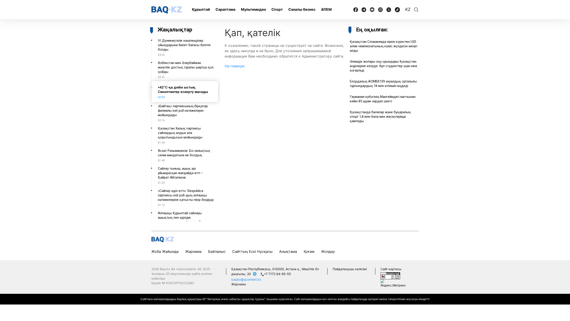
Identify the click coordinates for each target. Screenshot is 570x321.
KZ (408, 9)
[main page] (166, 10)
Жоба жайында (165, 251)
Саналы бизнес (302, 9)
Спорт (277, 9)
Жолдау (328, 251)
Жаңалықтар (175, 29)
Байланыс (217, 251)
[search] (416, 9)
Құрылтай (201, 9)
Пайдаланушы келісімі (350, 269)
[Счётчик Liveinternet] (390, 275)
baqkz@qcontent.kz (246, 279)
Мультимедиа (253, 9)
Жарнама (193, 251)
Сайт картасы (391, 269)
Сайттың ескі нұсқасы (252, 251)
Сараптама (225, 9)
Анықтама (288, 251)
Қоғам (309, 251)
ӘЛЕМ (326, 9)
